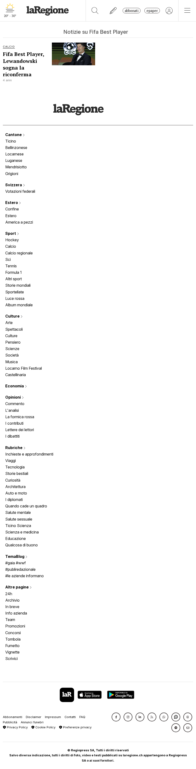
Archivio (12, 600)
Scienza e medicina (22, 532)
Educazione (15, 538)
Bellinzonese (16, 147)
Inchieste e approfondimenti (29, 454)
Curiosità (12, 480)
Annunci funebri (32, 722)
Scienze (12, 348)
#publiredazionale (20, 569)
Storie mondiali (18, 285)
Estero (12, 202)
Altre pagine (17, 587)
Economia (15, 386)
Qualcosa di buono (21, 545)
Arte (9, 322)
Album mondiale (19, 304)
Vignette (12, 652)
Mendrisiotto (16, 167)
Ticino (10, 141)
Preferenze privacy (77, 727)
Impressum (53, 717)
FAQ (82, 717)
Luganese (13, 160)
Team (10, 619)
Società (12, 355)
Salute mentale (18, 512)
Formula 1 (13, 272)
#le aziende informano (24, 575)
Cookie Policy (44, 727)
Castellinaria (15, 374)
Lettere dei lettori (19, 429)
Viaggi (10, 460)
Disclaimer (33, 717)
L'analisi (12, 410)
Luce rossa (14, 298)
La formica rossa (19, 416)
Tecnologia (15, 467)
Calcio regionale (19, 253)
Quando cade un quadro (26, 506)
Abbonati (131, 10)
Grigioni (11, 173)
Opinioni (13, 397)
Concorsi (13, 632)
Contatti (70, 717)
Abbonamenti (12, 717)
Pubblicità (10, 722)
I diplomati (14, 499)
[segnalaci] (113, 10)
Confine (12, 209)
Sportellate (14, 292)
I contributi (14, 423)
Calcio (10, 246)
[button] (116, 717)
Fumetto (12, 645)
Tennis (11, 266)
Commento (14, 403)
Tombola (13, 639)
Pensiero (13, 342)
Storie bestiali (16, 473)
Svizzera (14, 184)
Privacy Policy (17, 727)
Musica (11, 361)
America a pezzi (19, 222)
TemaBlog (15, 556)
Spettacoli (14, 329)
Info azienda (16, 613)
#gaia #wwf (15, 562)
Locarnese (14, 154)
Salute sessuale (18, 519)
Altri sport (13, 278)
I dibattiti (12, 436)
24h (8, 593)
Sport (11, 233)
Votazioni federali (20, 191)
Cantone (14, 134)
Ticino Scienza (18, 525)
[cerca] (95, 10)
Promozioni (15, 626)
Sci (8, 259)
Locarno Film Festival (23, 368)
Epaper (152, 10)
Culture (13, 316)
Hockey (12, 239)
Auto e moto (16, 493)
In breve (12, 606)
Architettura (15, 486)
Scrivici (11, 658)
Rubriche (14, 447)
